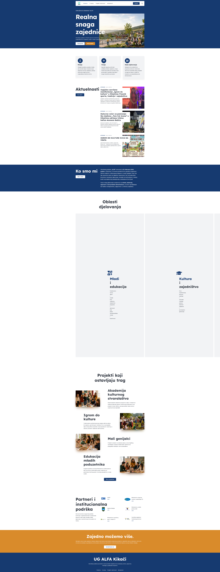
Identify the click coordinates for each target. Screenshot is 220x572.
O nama (104, 570)
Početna (99, 570)
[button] (142, 3)
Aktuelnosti (120, 570)
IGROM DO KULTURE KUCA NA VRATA (114, 139)
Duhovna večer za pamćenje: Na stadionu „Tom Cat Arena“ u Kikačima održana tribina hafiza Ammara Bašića (114, 117)
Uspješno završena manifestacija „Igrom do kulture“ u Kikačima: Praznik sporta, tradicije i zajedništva (113, 93)
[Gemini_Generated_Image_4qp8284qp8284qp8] (79, 3)
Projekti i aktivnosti (112, 570)
